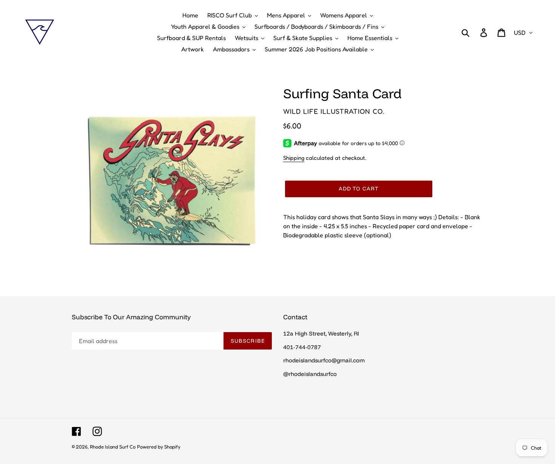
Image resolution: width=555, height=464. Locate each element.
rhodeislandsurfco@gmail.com (324, 360)
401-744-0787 (302, 347)
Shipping (293, 157)
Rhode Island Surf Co (113, 447)
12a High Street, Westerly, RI (321, 333)
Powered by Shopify (158, 447)
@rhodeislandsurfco (310, 373)
